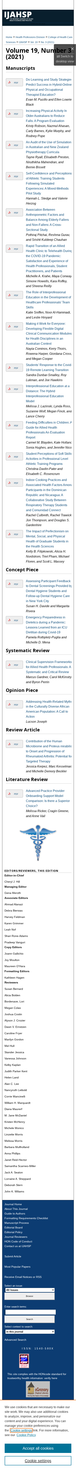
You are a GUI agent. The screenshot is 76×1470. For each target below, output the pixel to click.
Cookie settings (21, 1430)
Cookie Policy (26, 1435)
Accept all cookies (38, 1448)
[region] (38, 1435)
